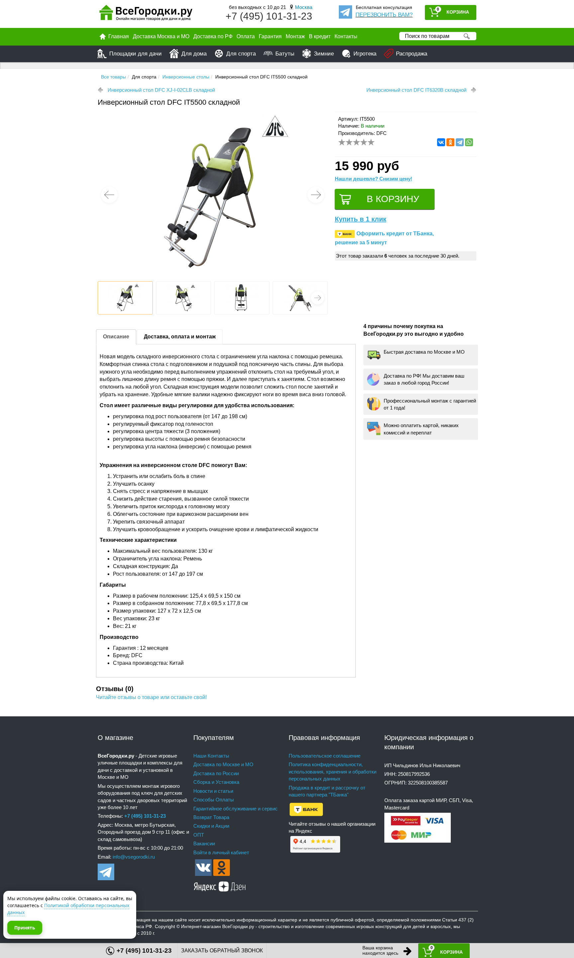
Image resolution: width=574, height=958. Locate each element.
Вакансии (204, 843)
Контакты (346, 36)
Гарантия (270, 36)
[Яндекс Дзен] (219, 885)
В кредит (320, 36)
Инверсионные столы (185, 76)
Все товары (113, 76)
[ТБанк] (306, 809)
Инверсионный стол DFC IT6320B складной (416, 90)
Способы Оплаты (213, 799)
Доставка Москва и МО (161, 36)
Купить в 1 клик (360, 219)
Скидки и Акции (211, 826)
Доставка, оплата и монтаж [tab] (180, 336)
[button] (316, 194)
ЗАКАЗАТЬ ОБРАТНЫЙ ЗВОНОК (222, 950)
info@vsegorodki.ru (134, 857)
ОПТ (198, 835)
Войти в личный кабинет (221, 852)
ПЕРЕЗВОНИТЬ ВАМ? (384, 15)
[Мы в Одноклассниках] (221, 867)
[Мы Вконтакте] (203, 867)
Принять (24, 927)
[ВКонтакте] (441, 142)
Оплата (246, 36)
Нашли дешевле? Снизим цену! (373, 178)
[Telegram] (460, 142)
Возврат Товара (211, 817)
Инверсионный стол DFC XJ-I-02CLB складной (161, 90)
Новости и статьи (213, 791)
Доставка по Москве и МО (223, 764)
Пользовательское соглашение (324, 756)
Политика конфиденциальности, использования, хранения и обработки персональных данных (332, 771)
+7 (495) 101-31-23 (269, 16)
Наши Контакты (211, 756)
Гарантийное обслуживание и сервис (235, 808)
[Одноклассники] (450, 142)
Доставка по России (216, 773)
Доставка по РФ (213, 36)
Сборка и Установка (216, 782)
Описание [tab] (116, 336)
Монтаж (295, 36)
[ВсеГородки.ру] (146, 14)
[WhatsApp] (469, 142)
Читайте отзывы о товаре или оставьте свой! (151, 697)
